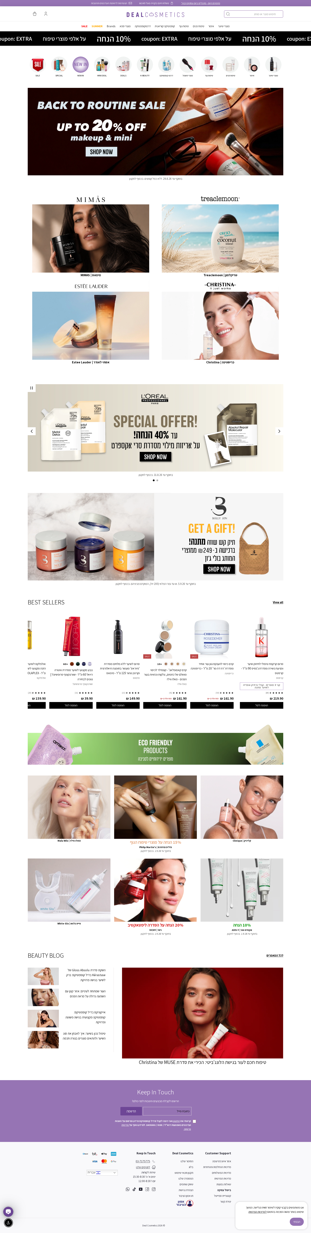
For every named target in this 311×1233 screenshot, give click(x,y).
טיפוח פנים (198, 26)
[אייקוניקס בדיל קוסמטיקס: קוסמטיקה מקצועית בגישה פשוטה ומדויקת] (43, 1018)
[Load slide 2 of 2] (154, 480)
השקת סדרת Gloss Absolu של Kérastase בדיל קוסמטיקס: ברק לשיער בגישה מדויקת (85, 975)
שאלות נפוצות (224, 1184)
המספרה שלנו (186, 1178)
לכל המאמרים (275, 955)
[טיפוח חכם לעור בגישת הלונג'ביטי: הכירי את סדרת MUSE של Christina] (202, 1013)
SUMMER (97, 26)
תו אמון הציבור (186, 1196)
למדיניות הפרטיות (258, 1212)
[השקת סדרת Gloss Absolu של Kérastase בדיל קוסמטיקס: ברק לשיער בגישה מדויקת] (43, 976)
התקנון (176, 1121)
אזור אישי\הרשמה (221, 1161)
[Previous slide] (279, 431)
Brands (111, 26)
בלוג (191, 1167)
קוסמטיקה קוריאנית (165, 26)
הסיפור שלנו (187, 1161)
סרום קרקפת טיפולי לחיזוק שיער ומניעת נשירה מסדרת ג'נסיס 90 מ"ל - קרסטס (262, 668)
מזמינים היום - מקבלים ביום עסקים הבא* (200, 3)
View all (278, 602)
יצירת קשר (225, 1201)
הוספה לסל (261, 705)
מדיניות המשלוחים (221, 1173)
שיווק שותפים (186, 1184)
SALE (84, 26)
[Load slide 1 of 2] (157, 480)
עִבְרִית (92, 1172)
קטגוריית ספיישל (222, 1196)
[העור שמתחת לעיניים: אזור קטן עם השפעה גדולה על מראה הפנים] (43, 997)
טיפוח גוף (184, 26)
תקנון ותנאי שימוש (184, 1173)
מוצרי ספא (125, 26)
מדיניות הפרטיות (222, 1178)
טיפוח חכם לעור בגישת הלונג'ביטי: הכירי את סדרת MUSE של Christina (202, 1062)
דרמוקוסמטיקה (143, 26)
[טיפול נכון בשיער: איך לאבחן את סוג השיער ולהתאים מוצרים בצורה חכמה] (43, 1039)
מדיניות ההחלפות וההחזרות (217, 1167)
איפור (211, 26)
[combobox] (253, 14)
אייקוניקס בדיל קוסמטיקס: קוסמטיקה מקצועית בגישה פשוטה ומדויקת (85, 1017)
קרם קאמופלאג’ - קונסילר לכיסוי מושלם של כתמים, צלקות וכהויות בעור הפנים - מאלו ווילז (165, 674)
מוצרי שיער (224, 26)
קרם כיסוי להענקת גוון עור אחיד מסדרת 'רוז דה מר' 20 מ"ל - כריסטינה (212, 666)
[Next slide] (32, 431)
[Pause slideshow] (32, 388)
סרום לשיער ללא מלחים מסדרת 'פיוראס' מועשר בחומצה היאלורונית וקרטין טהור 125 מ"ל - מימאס (120, 668)
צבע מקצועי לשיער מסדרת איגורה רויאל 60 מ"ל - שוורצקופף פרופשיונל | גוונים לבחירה (71, 674)
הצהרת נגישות (186, 1190)
